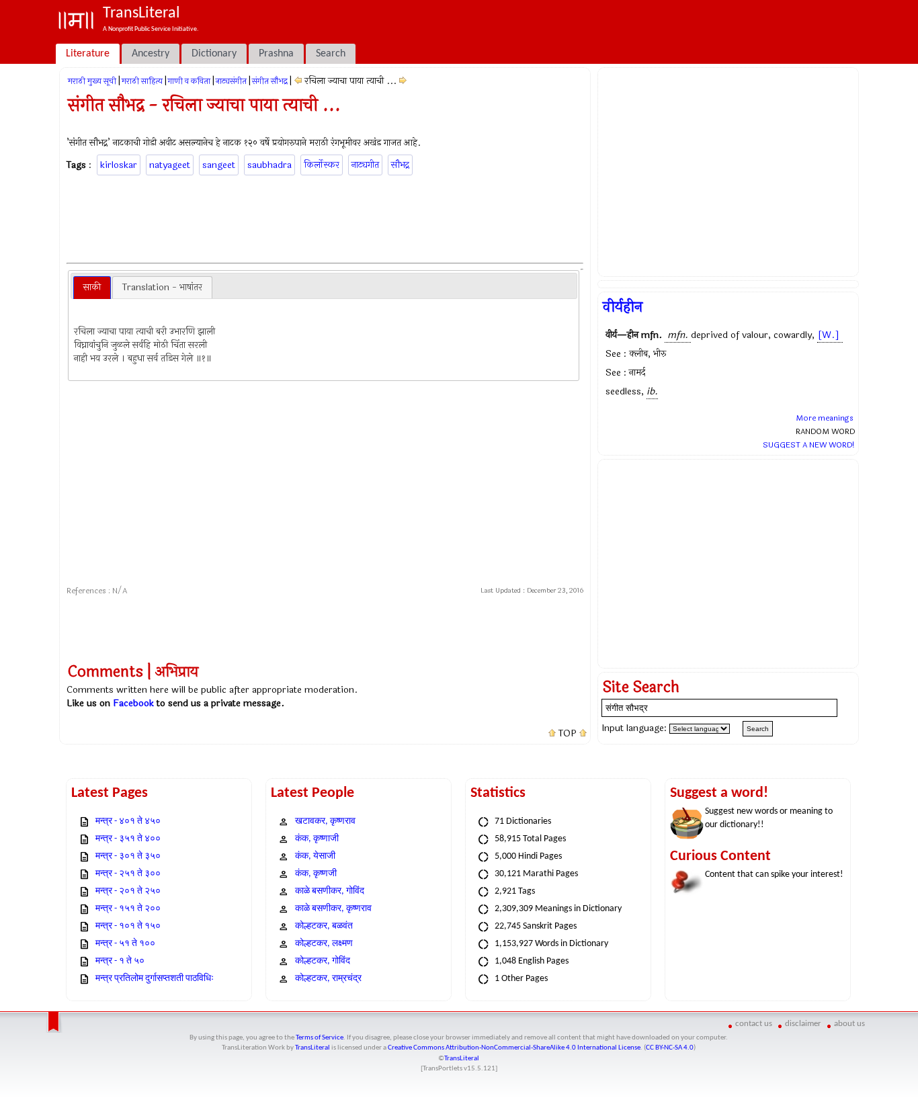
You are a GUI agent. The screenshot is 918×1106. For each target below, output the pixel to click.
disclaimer (803, 1023)
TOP (567, 733)
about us (849, 1023)
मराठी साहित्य (142, 81)
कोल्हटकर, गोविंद (322, 961)
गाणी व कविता (189, 81)
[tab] (92, 287)
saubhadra (269, 165)
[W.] (829, 335)
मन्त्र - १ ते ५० (119, 961)
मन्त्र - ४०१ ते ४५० (128, 821)
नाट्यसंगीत (231, 81)
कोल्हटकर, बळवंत (324, 926)
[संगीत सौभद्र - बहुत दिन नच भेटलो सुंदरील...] (403, 81)
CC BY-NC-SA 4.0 (670, 1048)
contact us (753, 1023)
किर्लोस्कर (321, 165)
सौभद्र (400, 165)
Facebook (133, 703)
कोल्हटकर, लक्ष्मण (324, 944)
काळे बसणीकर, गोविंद (329, 891)
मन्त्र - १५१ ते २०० (128, 909)
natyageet (169, 165)
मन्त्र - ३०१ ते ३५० (128, 856)
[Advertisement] (325, 217)
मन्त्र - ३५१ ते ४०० (128, 839)
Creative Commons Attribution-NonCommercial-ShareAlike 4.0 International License (514, 1048)
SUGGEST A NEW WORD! (809, 445)
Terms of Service (319, 1037)
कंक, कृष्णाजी (317, 839)
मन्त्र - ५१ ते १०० (125, 944)
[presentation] (92, 287)
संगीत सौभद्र (270, 81)
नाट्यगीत (365, 165)
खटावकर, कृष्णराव (325, 821)
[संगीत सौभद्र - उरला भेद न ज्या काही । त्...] (298, 81)
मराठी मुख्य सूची (92, 81)
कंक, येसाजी (315, 856)
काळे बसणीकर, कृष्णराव (333, 909)
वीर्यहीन (622, 307)
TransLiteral (312, 1048)
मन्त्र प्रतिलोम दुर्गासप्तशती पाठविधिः (154, 979)
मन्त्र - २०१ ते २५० (128, 891)
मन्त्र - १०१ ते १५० (128, 926)
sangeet (218, 165)
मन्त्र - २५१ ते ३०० (128, 874)
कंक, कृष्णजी (316, 874)
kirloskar (118, 165)
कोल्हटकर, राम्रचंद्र (328, 979)
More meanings (824, 418)
